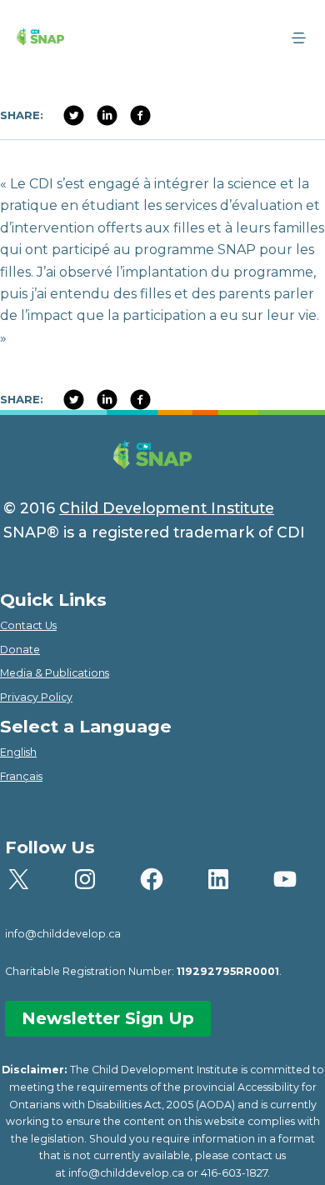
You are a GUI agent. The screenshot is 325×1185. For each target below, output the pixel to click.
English (18, 752)
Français (21, 776)
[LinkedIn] (140, 115)
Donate (20, 649)
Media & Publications (54, 673)
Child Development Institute (166, 508)
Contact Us (28, 625)
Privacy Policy (36, 697)
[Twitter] (106, 115)
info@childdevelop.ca (63, 934)
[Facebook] (73, 115)
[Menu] (298, 38)
